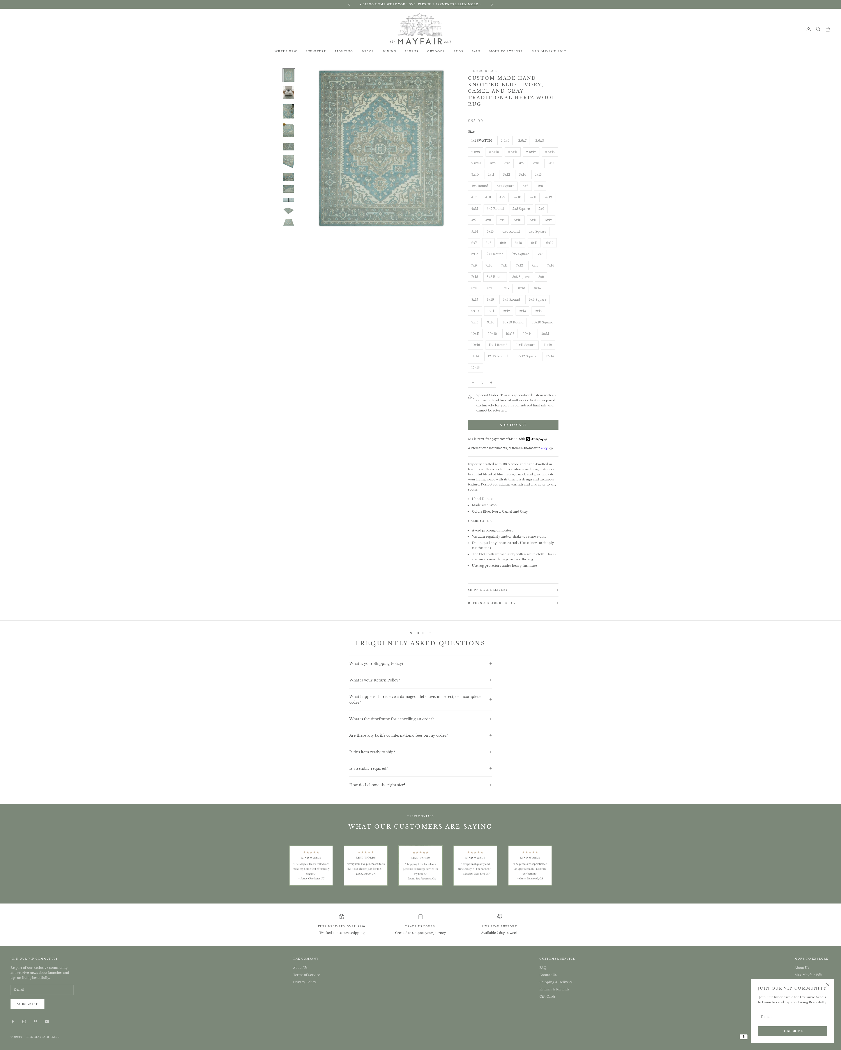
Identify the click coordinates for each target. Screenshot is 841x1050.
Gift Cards (547, 997)
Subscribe (792, 1031)
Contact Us (548, 975)
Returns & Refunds (554, 989)
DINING (389, 51)
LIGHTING (344, 51)
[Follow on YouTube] (47, 1021)
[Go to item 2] (289, 93)
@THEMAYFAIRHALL (431, 4)
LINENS (411, 51)
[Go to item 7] (289, 177)
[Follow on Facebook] (13, 1021)
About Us (300, 968)
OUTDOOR (436, 51)
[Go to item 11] (289, 222)
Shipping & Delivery (555, 982)
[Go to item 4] (289, 131)
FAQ (542, 968)
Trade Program (420, 926)
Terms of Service (306, 975)
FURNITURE (316, 51)
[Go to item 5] (289, 146)
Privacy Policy (304, 982)
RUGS (458, 51)
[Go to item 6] (289, 161)
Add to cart (513, 425)
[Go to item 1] (289, 75)
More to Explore (506, 51)
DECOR (368, 51)
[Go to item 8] (289, 189)
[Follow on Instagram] (24, 1021)
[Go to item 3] (289, 111)
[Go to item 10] (289, 211)
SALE (476, 51)
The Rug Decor (482, 70)
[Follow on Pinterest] (35, 1021)
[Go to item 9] (289, 200)
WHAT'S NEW (286, 51)
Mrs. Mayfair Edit (549, 51)
